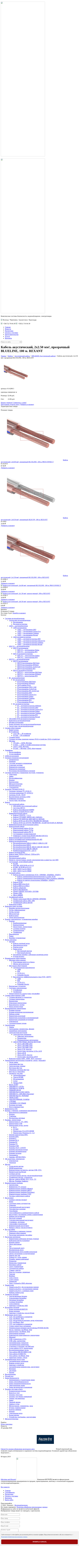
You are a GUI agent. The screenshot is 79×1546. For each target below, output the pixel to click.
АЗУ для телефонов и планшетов (20, 1317)
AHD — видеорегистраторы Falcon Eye (31, 641)
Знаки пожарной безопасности (20, 1383)
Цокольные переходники (18, 1003)
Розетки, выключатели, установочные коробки (21, 919)
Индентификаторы (15, 778)
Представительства (11, 334)
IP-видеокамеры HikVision (26, 681)
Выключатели (14, 934)
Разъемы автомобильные (17, 1151)
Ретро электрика (10, 940)
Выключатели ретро (20, 945)
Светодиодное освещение (22, 1034)
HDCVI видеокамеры (20, 648)
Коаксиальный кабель (16, 826)
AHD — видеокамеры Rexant (27, 635)
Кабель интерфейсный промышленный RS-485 (25, 839)
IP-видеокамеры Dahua (25, 696)
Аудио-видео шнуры (16, 1166)
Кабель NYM (17, 882)
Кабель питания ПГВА (17, 852)
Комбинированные (20, 923)
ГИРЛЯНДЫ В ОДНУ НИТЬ (19, 1092)
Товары (3, 356)
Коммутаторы (14, 730)
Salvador (12, 941)
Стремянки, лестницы (17, 1222)
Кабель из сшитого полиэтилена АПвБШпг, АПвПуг (36, 880)
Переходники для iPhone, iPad (19, 1331)
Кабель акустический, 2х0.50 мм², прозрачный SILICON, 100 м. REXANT (34, 518)
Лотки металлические (16, 917)
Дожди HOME (18, 1077)
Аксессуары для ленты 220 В (27, 1057)
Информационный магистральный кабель (24, 824)
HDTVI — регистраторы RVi (27, 676)
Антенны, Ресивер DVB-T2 (14, 789)
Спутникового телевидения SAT (24, 834)
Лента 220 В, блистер (24, 1055)
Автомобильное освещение (18, 1361)
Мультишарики (18, 1079)
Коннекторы (13, 1001)
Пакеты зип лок (14, 1255)
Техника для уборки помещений (20, 1396)
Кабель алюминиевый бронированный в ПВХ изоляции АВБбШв (40, 878)
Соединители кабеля (16, 1268)
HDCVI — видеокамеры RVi (27, 652)
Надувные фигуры (15, 1068)
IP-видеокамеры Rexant (25, 702)
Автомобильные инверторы (19, 1344)
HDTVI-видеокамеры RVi (26, 668)
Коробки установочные (17, 938)
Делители (12, 1162)
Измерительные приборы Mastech (21, 1188)
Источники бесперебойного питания (22, 771)
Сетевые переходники (17, 999)
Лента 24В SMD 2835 (24, 1044)
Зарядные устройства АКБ (18, 1305)
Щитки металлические (21, 964)
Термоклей (13, 1281)
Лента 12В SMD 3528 (24, 1047)
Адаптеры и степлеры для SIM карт (21, 1346)
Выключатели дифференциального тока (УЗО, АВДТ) (32, 977)
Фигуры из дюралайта (17, 1071)
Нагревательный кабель (17, 858)
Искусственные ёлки (16, 1107)
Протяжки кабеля (15, 1265)
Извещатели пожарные (17, 769)
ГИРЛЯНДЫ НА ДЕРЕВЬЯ (19, 1096)
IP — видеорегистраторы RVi (27, 715)
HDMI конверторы (15, 1168)
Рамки (11, 936)
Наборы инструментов (17, 1216)
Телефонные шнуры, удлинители (20, 1177)
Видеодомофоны (15, 752)
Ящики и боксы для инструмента (20, 1227)
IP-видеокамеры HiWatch (26, 683)
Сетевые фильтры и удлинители (20, 997)
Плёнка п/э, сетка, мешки (18, 1257)
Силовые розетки (19, 928)
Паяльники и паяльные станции (20, 1231)
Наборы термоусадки (16, 1292)
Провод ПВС (17, 893)
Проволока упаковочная (17, 1263)
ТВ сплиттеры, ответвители (15, 1159)
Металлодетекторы (15, 784)
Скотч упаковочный (16, 1266)
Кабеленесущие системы (13, 906)
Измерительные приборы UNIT (20, 1194)
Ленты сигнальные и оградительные (22, 1253)
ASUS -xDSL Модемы (21, 746)
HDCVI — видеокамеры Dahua (28, 650)
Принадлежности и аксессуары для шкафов (24, 993)
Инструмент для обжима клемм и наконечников (26, 1214)
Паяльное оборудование (17, 1233)
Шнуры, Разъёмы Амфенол (18, 1181)
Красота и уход (14, 1393)
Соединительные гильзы (17, 1023)
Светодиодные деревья (17, 1066)
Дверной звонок (14, 1402)
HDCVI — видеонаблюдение (19, 646)
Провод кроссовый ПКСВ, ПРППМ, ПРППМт (29, 899)
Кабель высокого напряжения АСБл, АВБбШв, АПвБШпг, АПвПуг (37, 875)
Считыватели (14, 787)
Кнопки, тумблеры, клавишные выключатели (21, 1110)
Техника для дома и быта (14, 1389)
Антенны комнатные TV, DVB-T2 (21, 793)
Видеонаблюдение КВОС (22, 845)
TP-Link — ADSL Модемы (22, 743)
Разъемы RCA (14, 1140)
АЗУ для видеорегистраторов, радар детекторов (26, 1320)
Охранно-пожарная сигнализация (17, 758)
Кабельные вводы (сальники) (19, 1240)
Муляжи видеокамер (16, 722)
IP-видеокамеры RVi (24, 700)
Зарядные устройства (16, 1365)
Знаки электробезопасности (19, 1382)
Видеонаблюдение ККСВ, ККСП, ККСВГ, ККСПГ (31, 847)
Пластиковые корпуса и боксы (24, 962)
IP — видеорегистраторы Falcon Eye (30, 709)
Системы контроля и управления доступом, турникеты (24, 772)
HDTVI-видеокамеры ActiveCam (28, 667)
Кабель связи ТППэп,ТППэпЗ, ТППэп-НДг (24, 854)
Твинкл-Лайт (17, 1083)
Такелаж (12, 1274)
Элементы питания (11, 1294)
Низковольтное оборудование (15, 958)
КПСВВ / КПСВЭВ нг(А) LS (23, 865)
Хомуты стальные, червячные (19, 1272)
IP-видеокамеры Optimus (26, 698)
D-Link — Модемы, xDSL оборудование (27, 748)
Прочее (11, 1372)
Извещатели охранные (17, 767)
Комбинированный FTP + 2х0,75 (24, 850)
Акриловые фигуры (16, 1064)
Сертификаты (10, 1492)
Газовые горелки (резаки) (18, 1200)
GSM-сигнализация (12, 756)
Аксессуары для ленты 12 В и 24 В (29, 1051)
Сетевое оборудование (13, 728)
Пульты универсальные (17, 1408)
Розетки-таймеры (15, 1409)
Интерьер (12, 1369)
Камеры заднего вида (16, 1363)
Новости (8, 329)
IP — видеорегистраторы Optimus (29, 713)
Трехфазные (17, 992)
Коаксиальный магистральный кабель (22, 837)
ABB (19, 969)
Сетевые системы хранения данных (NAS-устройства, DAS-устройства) (34, 739)
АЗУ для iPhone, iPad (16, 1318)
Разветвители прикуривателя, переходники (24, 1335)
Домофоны (9, 750)
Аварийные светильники (18, 1031)
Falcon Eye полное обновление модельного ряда (18, 1449)
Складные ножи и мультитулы (19, 1203)
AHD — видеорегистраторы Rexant (29, 644)
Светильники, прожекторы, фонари (21, 1029)
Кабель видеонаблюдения (18, 841)
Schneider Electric (23, 975)
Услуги (7, 336)
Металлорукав (14, 914)
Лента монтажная (15, 1244)
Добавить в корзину (27, 404)
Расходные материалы (12, 1237)
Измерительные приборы (14, 1183)
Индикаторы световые (17, 1118)
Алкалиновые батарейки (17, 1298)
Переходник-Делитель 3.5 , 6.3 (24, 1133)
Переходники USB (15, 1123)
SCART (16, 1129)
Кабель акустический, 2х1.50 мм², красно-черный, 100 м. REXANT (26, 593)
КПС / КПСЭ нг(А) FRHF (22, 871)
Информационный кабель (18, 813)
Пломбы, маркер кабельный (19, 1259)
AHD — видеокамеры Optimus (28, 633)
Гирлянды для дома (16, 1073)
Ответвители (13, 1161)
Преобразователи (15, 785)
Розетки (12, 921)
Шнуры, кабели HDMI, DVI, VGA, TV (22, 1179)
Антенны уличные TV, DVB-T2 (20, 791)
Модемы (12, 741)
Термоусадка (9, 1285)
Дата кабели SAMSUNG (17, 1354)
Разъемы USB (14, 1146)
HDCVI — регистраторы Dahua (28, 655)
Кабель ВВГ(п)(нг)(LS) (21, 884)
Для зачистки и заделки (17, 1209)
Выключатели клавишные (18, 1112)
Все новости (5, 1487)
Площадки (12, 1261)
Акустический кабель (22, 356)
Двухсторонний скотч (16, 1248)
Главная (7, 327)
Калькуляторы (14, 1415)
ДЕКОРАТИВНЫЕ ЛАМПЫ (19, 1099)
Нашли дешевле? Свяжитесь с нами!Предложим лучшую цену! (13, 403)
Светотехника (10, 1025)
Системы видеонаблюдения (14, 618)
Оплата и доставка (11, 333)
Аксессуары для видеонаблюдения (21, 726)
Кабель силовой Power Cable (23, 811)
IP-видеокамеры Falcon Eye (26, 694)
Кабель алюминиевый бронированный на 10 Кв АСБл (36, 876)
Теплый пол (9, 1376)
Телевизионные (18, 930)
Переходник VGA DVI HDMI (23, 1131)
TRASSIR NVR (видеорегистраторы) (22, 719)
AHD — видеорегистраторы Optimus (30, 642)
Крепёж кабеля (14, 1242)
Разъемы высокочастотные (18, 1149)
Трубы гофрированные (17, 910)
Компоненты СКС (11, 1109)
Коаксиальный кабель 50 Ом (23, 828)
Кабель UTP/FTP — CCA (22, 815)
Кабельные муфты (15, 904)
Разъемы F (12, 1138)
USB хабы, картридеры (17, 1341)
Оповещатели (14, 759)
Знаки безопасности (12, 1378)
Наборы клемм (14, 1014)
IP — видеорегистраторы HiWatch (29, 706)
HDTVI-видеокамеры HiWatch (28, 665)
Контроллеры (14, 782)
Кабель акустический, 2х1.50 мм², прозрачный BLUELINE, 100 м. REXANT (34, 576)
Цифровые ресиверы (16, 798)
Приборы (12, 761)
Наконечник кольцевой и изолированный (23, 1018)
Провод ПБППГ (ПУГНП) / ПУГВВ (25, 891)
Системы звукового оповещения (20, 763)
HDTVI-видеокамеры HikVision (28, 663)
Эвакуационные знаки (17, 1385)
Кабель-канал (14, 915)
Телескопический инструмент (19, 1207)
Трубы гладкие (14, 912)
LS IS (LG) (21, 973)
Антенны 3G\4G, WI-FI (17, 795)
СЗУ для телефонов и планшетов (20, 1324)
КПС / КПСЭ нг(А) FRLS (22, 869)
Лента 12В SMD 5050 (24, 1045)
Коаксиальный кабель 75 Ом (23, 830)
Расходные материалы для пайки (20, 1235)
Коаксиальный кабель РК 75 (23, 832)
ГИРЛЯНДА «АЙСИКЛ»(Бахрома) (21, 1094)
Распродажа (9, 331)
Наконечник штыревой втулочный (21, 1019)
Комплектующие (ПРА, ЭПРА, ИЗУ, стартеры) (25, 1058)
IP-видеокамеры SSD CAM (26, 687)
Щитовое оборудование (17, 960)
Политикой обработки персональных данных (14, 1537)
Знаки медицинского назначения (20, 1387)
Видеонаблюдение (21, 1505)
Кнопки (12, 780)
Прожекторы (21, 1038)
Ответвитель (13, 1021)
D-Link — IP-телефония (21, 735)
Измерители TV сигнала (17, 1187)
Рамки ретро (17, 949)
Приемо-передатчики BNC (18, 1135)
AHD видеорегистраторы (22, 637)
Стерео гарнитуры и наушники (20, 1326)
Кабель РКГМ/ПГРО (20, 889)
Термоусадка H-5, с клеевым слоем (21, 1291)
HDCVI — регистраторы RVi (27, 657)
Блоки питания (14, 1311)
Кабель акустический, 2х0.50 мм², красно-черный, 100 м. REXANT (26, 601)
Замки (11, 776)
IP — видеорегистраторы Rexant (28, 717)
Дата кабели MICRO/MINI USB (20, 1352)
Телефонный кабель (16, 897)
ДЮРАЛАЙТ (13, 1097)
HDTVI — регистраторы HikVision (29, 672)
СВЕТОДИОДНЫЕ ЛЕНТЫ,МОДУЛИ (27, 1042)
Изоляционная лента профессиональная (23, 1252)
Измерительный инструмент (19, 1226)
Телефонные (17, 932)
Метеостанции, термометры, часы (21, 1406)
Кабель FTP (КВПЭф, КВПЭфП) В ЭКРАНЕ (29, 819)
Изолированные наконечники (15, 1008)
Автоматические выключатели (24, 967)
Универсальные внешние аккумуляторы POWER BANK (29, 1328)
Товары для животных (17, 1398)
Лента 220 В (21, 1053)
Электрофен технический (18, 1224)
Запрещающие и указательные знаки (22, 1380)
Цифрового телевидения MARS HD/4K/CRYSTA (30, 836)
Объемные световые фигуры (19, 1070)
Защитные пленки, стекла (18, 1357)
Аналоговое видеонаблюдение (20, 620)
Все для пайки (10, 1229)
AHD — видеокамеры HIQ (26, 629)
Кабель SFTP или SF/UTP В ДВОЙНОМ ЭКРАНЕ (31, 821)
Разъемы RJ (13, 1142)
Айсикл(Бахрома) (19, 1075)
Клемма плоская (14, 1010)
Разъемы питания (15, 1153)
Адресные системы (16, 765)
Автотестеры (13, 1185)
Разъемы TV (13, 1144)
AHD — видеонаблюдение (18, 626)
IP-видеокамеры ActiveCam (26, 689)
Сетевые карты (14, 737)
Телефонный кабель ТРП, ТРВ (24, 901)
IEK (18, 971)
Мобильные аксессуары (13, 1315)
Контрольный (14, 856)
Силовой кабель (14, 873)
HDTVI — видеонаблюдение (19, 659)
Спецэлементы (14, 1304)
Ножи (11, 1201)
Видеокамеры (18, 622)
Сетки (15, 1081)
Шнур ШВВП (18, 895)
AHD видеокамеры (20, 628)
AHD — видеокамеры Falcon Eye (29, 631)
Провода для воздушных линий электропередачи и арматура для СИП (33, 860)
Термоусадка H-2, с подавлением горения (23, 1289)
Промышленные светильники (27, 1040)
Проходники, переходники (22, 927)
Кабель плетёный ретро (21, 943)
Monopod (12, 1337)
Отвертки (12, 1205)
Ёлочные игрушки (15, 1105)
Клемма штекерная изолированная (21, 1012)
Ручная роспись (18, 956)
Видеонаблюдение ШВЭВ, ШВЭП (25, 849)
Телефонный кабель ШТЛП (23, 902)
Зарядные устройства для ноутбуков (21, 1313)
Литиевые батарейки (16, 1300)
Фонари (12, 1411)
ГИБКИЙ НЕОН (15, 1090)
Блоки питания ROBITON (18, 1309)
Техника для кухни (15, 1395)
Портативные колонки (17, 1333)
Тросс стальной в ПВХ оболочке (20, 1283)
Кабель (10, 356)
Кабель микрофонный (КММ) (23, 810)
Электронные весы (15, 1413)
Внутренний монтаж (24, 951)
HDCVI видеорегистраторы (23, 654)
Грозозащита (13, 1155)
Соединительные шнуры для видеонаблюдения (25, 1175)
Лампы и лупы (14, 1404)
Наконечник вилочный (17, 1016)
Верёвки (12, 1276)
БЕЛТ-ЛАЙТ (13, 1084)
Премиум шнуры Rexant (17, 1172)
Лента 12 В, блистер (24, 1049)
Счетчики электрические (18, 988)
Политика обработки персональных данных (32, 1507)
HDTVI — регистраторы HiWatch (29, 674)
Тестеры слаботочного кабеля (19, 1196)
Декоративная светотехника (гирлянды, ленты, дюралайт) (25, 1060)
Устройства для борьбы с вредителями (22, 1417)
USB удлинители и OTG (17, 1339)
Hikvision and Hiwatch (8, 1479)
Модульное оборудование (18, 966)
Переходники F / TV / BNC (18, 1122)
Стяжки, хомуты (15, 1270)
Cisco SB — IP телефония (22, 733)
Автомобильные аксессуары (15, 1359)
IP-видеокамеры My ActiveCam (28, 691)
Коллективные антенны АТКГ (19, 797)
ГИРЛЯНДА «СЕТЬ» (16, 1086)
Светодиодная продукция (18, 1032)
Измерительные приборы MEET (20, 1190)
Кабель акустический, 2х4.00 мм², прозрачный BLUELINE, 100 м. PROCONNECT (32, 585)
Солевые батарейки (16, 1302)
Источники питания (12, 1307)
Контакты (8, 338)
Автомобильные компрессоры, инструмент (24, 1367)
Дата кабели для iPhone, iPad (19, 1356)
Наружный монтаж (24, 953)
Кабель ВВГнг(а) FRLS (21, 886)
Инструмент (9, 1198)
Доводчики (13, 774)
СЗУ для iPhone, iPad (16, 1322)
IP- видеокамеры (19, 680)
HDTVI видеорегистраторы (23, 670)
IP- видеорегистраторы (21, 704)
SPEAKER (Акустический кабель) (43, 356)
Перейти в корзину (19, 613)
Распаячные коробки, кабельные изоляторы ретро (30, 954)
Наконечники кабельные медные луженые (24, 1239)
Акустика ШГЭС (19, 808)
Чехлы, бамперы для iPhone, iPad (20, 1330)
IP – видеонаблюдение (17, 678)
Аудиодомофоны (15, 754)
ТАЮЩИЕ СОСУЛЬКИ (17, 1103)
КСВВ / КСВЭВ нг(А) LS (22, 867)
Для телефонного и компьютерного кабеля (24, 1213)
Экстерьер (12, 1370)
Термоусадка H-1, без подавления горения (24, 1287)
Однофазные (17, 990)
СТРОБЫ (12, 1101)
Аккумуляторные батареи (18, 1296)
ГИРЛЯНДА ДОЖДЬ (16, 1088)
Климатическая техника (17, 1391)
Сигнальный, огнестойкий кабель (21, 862)
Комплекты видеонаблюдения (19, 720)
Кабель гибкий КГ (19, 888)
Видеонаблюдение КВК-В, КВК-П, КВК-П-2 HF (30, 843)
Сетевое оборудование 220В (15, 995)
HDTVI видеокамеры (20, 661)
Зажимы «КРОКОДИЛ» (17, 1157)
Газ (10, 1246)
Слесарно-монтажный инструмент (21, 1220)
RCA (15, 1127)
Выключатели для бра (16, 1005)
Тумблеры (12, 1116)
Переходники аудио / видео (18, 1125)
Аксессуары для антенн (17, 800)
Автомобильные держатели (18, 1343)
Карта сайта (9, 1500)
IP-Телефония (14, 732)
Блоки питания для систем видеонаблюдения (25, 724)
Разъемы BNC (14, 1136)
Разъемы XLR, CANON (17, 1148)
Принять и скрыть (39, 1542)
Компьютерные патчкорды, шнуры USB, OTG (25, 1170)
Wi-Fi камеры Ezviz (24, 685)
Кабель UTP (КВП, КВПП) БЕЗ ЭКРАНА (27, 817)
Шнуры (7, 1164)
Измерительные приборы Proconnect (22, 1192)
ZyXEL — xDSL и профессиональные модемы (29, 745)
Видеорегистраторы (20, 624)
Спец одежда (13, 1278)
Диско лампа (13, 1062)
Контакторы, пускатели (17, 986)
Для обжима (13, 1211)
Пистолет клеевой (15, 1218)
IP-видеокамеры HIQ (24, 693)
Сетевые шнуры (14, 1174)
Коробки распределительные (19, 908)
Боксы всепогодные (16, 1006)
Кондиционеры (10, 1374)
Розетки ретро (18, 947)
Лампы (11, 1027)
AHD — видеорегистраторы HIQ (29, 639)
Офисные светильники (25, 1036)
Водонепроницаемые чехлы (19, 1350)
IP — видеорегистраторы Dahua (28, 711)
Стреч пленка (14, 1279)
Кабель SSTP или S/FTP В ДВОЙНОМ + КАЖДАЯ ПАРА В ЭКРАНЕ (38, 823)
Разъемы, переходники (13, 1120)
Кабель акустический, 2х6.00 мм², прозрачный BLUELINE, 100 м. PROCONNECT (34, 461)
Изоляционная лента (16, 1250)
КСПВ (15, 863)
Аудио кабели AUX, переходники (21, 1348)
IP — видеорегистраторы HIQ (27, 707)
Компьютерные (18, 925)
